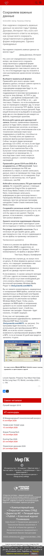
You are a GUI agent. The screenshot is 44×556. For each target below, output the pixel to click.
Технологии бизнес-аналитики (21, 525)
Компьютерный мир (23, 507)
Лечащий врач (31, 513)
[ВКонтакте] (4, 391)
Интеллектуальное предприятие (21, 530)
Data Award (10, 522)
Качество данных (26, 527)
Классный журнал (28, 516)
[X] (7, 391)
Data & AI (12, 527)
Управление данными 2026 (14, 446)
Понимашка (22, 519)
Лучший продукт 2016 (12, 405)
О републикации (29, 470)
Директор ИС (13, 513)
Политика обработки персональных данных (21, 474)
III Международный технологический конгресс (22, 418)
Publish (11, 516)
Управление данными (27, 522)
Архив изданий (21, 472)
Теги (37, 470)
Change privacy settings (21, 476)
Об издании (22, 468)
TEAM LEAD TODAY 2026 (13, 425)
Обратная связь (33, 468)
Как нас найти (8, 470)
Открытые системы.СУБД (22, 510)
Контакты (18, 470)
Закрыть (34, 553)
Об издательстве (10, 468)
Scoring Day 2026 (10, 439)
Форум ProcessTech (11, 432)
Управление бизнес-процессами (21, 533)
